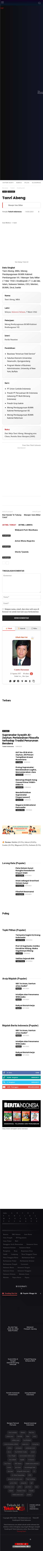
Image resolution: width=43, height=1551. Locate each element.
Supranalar (19, 775)
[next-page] (7, 563)
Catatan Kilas (20, 810)
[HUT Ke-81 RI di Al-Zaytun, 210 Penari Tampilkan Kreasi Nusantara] (6, 754)
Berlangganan (33, 1087)
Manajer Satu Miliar (15, 205)
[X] (10, 216)
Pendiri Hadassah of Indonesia (12, 1394)
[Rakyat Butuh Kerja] (6, 1007)
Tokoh (12, 188)
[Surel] (31, 216)
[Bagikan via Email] (25, 680)
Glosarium (36, 182)
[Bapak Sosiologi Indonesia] (30, 1410)
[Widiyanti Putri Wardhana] (8, 533)
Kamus (19, 182)
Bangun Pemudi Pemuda (13, 1424)
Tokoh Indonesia (15, 211)
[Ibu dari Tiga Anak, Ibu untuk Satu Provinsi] (13, 1313)
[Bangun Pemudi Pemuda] (13, 1410)
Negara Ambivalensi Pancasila (26, 806)
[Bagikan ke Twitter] (13, 680)
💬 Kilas (34, 628)
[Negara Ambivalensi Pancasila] (6, 807)
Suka (37, 1072)
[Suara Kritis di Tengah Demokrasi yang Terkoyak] (13, 1345)
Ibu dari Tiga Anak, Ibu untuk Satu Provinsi (12, 1329)
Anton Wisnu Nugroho (25, 541)
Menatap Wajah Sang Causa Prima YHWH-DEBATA (26, 782)
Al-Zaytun (6, 731)
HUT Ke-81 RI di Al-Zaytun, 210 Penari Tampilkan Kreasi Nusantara (24, 756)
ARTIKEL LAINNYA (25, 525)
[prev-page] (3, 563)
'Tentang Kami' (21, 1531)
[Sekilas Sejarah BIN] (6, 960)
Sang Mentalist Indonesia (30, 1394)
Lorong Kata (19, 875)
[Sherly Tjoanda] (8, 554)
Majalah (18, 988)
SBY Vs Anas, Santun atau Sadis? (26, 984)
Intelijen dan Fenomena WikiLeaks (27, 995)
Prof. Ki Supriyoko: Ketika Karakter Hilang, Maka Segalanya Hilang (28, 948)
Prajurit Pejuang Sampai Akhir (30, 1360)
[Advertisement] (21, 470)
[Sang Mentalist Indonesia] (30, 1379)
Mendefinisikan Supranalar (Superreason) (23, 795)
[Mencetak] (36, 216)
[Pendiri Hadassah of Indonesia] (13, 1379)
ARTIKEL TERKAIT (9, 525)
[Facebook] (4, 216)
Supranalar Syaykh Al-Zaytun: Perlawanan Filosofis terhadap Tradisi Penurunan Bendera (20, 739)
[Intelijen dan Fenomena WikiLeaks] (6, 996)
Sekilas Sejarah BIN (25, 958)
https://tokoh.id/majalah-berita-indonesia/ (15, 1129)
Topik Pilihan (20, 940)
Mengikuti (35, 1077)
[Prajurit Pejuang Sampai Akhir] (30, 1345)
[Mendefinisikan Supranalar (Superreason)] (6, 794)
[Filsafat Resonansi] (6, 893)
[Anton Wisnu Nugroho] (8, 544)
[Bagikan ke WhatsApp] (10, 680)
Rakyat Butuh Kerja (25, 1005)
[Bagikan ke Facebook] (17, 680)
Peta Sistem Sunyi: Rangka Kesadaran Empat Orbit (25, 870)
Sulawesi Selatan (18, 312)
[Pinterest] (15, 216)
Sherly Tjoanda (21, 552)
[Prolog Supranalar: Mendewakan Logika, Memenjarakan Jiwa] (6, 769)
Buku (7, 429)
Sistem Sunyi (8, 182)
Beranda (5, 188)
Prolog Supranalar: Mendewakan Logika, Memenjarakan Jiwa (26, 769)
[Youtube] (26, 1539)
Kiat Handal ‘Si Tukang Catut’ (11, 516)
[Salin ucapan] (33, 680)
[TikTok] (17, 1539)
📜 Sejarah (21, 628)
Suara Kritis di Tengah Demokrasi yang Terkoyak (13, 1361)
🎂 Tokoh (9, 628)
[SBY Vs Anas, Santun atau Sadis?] (6, 985)
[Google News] (30, 1539)
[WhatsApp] (20, 216)
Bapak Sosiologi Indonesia (30, 1424)
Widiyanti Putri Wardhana (26, 530)
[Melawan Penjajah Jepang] (30, 1313)
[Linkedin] (25, 216)
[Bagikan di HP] (29, 680)
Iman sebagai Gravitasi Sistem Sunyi (27, 881)
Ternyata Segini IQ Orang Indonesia (28, 936)
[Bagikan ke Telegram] (21, 680)
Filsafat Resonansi (25, 891)
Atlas (26, 182)
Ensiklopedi (21, 188)
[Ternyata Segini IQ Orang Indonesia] (6, 937)
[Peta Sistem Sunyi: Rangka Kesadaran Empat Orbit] (6, 870)
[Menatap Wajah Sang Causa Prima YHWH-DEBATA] (6, 782)
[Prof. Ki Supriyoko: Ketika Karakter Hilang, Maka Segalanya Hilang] (6, 948)
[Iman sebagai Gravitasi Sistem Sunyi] (6, 883)
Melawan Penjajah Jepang (30, 1328)
